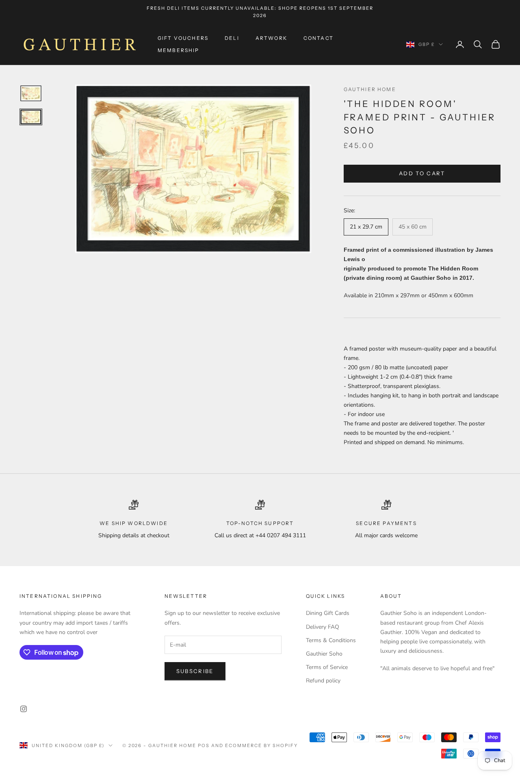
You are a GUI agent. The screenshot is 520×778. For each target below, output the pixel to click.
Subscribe (195, 671)
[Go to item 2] (31, 117)
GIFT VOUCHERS (183, 38)
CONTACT (318, 38)
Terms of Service (327, 667)
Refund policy (323, 680)
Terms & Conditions (331, 640)
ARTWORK (271, 38)
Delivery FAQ (322, 627)
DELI (232, 38)
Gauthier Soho (324, 654)
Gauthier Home (370, 89)
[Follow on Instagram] (24, 709)
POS (204, 745)
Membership (178, 50)
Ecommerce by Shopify (261, 745)
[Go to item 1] (31, 93)
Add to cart (422, 173)
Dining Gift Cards (327, 613)
